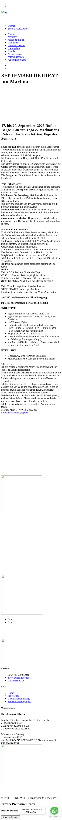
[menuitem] (34, 4)
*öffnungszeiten (16, 57)
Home (11, 693)
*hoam (11, 34)
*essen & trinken (16, 39)
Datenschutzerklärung (19, 698)
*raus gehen (14, 48)
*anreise (12, 51)
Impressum (13, 695)
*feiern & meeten (16, 45)
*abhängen (13, 42)
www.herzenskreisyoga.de (14, 412)
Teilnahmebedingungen (19, 701)
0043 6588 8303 (16, 680)
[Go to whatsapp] (54, 811)
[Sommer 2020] (31, 651)
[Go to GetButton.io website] (54, 817)
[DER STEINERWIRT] (31, 16)
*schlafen (12, 37)
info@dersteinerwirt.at (19, 677)
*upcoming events (17, 59)
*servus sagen (15, 54)
